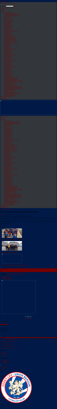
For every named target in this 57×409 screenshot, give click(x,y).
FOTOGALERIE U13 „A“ (8, 64)
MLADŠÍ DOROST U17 (6, 41)
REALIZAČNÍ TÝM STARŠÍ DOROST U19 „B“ (12, 31)
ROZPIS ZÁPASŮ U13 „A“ (9, 62)
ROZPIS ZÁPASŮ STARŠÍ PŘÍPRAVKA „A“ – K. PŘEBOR (13, 80)
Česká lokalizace (4, 362)
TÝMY (3, 11)
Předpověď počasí (28, 319)
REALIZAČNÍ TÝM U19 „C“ (9, 36)
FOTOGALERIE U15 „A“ (8, 52)
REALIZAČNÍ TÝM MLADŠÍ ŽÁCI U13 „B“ (11, 66)
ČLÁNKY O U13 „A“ (8, 63)
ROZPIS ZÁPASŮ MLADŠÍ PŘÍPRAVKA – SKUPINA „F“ (13, 88)
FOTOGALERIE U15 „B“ (8, 58)
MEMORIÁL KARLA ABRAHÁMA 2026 (7, 96)
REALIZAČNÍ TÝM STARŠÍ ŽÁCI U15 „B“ (11, 54)
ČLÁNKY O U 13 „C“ (8, 74)
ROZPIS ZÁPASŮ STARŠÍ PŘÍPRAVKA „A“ (11, 78)
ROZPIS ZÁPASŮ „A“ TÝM (9, 21)
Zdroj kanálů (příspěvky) (6, 360)
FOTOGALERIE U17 (8, 46)
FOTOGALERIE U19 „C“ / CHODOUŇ (10, 40)
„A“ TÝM (4, 18)
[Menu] (0, 4)
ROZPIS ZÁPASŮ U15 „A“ (9, 50)
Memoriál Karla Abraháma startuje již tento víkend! (10, 341)
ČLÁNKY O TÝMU (7, 16)
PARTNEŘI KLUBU (5, 99)
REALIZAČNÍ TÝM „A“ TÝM (9, 19)
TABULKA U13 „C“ (8, 72)
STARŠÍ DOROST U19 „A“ (7, 24)
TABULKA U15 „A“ (8, 49)
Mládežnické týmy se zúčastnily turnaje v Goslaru (10, 252)
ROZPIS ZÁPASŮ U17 (8, 44)
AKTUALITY (4, 339)
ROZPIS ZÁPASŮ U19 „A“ (9, 27)
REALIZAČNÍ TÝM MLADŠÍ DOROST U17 (11, 42)
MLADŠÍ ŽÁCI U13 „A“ (6, 59)
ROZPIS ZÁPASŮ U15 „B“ (9, 56)
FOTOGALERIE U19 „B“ (8, 35)
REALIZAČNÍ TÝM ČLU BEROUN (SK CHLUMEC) (12, 13)
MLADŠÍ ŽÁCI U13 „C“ (6, 179)
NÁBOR (3, 9)
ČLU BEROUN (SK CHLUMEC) (8, 12)
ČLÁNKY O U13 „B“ (8, 69)
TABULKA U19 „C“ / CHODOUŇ (10, 37)
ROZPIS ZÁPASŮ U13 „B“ (9, 68)
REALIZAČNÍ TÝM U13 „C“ (9, 71)
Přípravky (11, 209)
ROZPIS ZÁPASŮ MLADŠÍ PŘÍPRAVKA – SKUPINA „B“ (13, 86)
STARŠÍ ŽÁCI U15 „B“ (6, 53)
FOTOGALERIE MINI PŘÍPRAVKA (10, 95)
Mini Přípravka (4, 209)
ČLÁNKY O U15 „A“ (8, 51)
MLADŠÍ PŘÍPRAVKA (6, 84)
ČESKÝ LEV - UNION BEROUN (5, 2)
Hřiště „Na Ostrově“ (5, 276)
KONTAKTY (4, 98)
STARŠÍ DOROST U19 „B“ (7, 30)
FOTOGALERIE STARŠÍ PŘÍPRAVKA (10, 83)
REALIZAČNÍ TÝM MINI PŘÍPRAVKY (10, 92)
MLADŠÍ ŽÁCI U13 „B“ (6, 65)
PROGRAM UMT (4, 97)
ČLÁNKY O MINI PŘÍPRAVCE (9, 94)
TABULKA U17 (7, 43)
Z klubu (7, 343)
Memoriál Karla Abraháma (10, 339)
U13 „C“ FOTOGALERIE (8, 75)
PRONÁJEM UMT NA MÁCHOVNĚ (7, 277)
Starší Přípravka (7, 346)
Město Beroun (4, 352)
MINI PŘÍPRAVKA (6, 91)
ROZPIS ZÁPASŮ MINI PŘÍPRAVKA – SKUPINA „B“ (13, 93)
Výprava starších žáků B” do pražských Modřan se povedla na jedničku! (13, 239)
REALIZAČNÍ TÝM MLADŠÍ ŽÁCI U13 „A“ (11, 60)
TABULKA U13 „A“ (8, 61)
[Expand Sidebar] (0, 267)
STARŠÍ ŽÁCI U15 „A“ (6, 47)
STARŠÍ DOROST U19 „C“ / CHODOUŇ (9, 144)
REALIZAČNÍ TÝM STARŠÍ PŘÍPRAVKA (11, 77)
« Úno (1, 333)
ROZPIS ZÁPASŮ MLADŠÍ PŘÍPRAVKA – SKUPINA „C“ (13, 87)
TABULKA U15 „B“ (8, 55)
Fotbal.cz (3, 354)
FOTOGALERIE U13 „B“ (8, 70)
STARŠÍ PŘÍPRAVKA (6, 76)
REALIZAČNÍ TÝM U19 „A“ (9, 25)
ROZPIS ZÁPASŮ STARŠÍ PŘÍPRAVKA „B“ (11, 79)
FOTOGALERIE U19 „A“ (8, 29)
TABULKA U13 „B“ (8, 67)
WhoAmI (2, 214)
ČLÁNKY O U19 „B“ (8, 34)
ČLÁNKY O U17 (7, 45)
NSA (2, 355)
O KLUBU (3, 8)
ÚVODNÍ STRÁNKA (5, 7)
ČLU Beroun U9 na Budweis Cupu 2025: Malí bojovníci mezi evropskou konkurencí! (15, 265)
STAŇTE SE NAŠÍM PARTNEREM (7, 278)
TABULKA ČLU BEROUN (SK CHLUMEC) (11, 14)
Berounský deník (4, 353)
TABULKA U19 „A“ (8, 26)
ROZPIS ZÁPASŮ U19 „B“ (9, 33)
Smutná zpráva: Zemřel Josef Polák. (8, 344)
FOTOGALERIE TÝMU (8, 17)
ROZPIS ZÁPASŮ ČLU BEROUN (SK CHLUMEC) (12, 15)
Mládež (8, 209)
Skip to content (2, 0)
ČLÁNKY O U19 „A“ (8, 28)
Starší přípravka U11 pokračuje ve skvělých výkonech (10, 348)
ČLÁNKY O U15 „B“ (8, 57)
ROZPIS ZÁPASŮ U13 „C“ (9, 73)
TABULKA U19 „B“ (8, 32)
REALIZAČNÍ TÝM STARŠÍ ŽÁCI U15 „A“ (11, 48)
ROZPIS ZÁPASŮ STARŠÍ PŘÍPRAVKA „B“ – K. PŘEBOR (13, 81)
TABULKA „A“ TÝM (8, 20)
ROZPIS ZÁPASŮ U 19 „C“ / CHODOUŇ (11, 38)
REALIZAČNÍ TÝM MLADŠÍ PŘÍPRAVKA (11, 85)
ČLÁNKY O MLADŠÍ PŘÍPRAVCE (10, 89)
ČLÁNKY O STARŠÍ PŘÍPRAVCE (10, 82)
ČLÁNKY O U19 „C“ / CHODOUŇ (10, 39)
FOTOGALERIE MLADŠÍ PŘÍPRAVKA (10, 90)
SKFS (2, 356)
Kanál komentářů (5, 361)
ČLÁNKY (3, 10)
